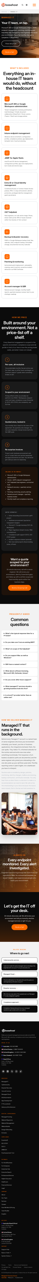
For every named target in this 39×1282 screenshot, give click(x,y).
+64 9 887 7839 (17, 1055)
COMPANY (4, 1191)
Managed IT (5, 1081)
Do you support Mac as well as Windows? (16, 657)
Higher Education (7, 1178)
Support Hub (5, 1249)
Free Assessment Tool (8, 1153)
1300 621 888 (14, 1046)
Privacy (3, 1265)
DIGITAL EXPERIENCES (9, 1113)
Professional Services (8, 1175)
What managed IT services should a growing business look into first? (18, 687)
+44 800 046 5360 (20, 1052)
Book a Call (9, 52)
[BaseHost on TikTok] (20, 1071)
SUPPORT (4, 1246)
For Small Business (7, 1162)
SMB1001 (4, 1150)
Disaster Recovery (7, 1088)
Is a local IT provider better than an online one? (17, 696)
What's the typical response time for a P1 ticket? (19, 635)
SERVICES (4, 11)
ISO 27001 (5, 1143)
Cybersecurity (6, 1084)
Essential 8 (5, 1140)
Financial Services (7, 1185)
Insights (4, 1214)
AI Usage (4, 1269)
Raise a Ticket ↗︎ (6, 1253)
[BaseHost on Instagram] (16, 1071)
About (3, 1195)
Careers (4, 1204)
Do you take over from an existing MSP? (20, 642)
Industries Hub (6, 1169)
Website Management (8, 1123)
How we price (10, 44)
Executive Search (6, 1172)
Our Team (4, 1198)
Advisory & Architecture (8, 1107)
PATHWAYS (4, 1159)
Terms (9, 1265)
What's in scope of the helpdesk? (17, 649)
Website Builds (6, 1126)
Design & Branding (7, 1129)
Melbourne (10, 1277)
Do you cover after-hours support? (18, 680)
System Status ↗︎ (7, 1256)
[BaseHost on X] (12, 1071)
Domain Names (17, 1267)
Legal (3, 1188)
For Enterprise (6, 1166)
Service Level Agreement (21, 1265)
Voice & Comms (6, 1091)
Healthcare (5, 1182)
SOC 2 (3, 1146)
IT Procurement (6, 1104)
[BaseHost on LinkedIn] (7, 1071)
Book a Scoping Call (19, 588)
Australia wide (19, 1277)
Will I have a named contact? (15, 664)
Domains (4, 1133)
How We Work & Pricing (8, 1207)
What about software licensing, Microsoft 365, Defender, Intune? (16, 672)
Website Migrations (7, 1120)
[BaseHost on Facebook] (3, 1071)
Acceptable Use (6, 1267)
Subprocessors (28, 1267)
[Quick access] (27, 5)
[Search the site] (22, 5)
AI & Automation (6, 1097)
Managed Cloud (6, 1094)
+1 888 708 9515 (18, 1049)
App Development (7, 1100)
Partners (4, 1201)
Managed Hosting (7, 1117)
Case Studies (5, 1211)
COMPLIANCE (5, 1137)
